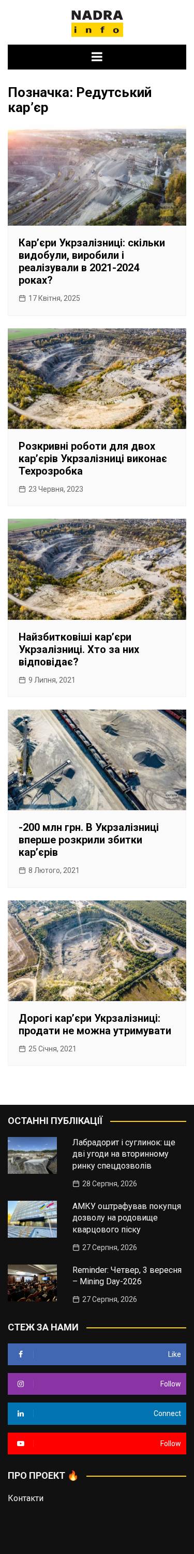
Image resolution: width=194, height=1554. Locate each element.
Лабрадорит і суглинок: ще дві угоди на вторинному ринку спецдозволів (123, 1154)
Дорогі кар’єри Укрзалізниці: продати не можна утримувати (95, 1024)
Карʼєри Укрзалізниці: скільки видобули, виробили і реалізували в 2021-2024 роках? (92, 261)
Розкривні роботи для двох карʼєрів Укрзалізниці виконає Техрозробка (93, 458)
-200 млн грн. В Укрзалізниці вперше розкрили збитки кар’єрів (89, 839)
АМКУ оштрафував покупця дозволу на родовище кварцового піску (126, 1217)
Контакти (25, 1498)
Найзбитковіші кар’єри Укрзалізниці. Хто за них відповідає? (79, 649)
